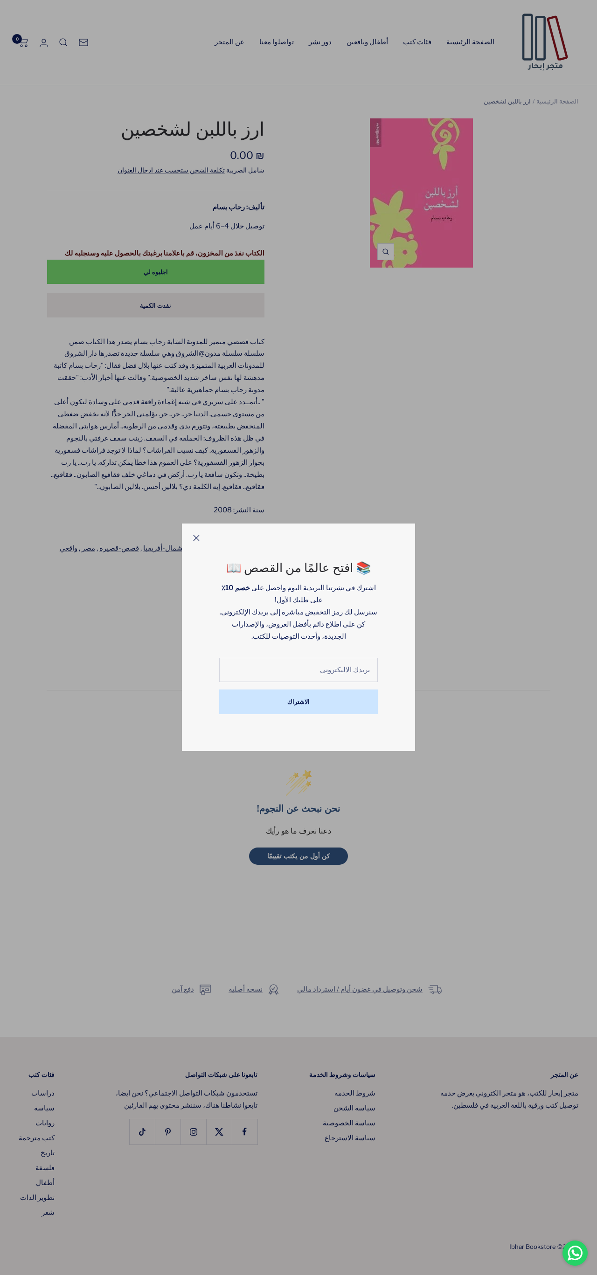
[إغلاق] (196, 538)
